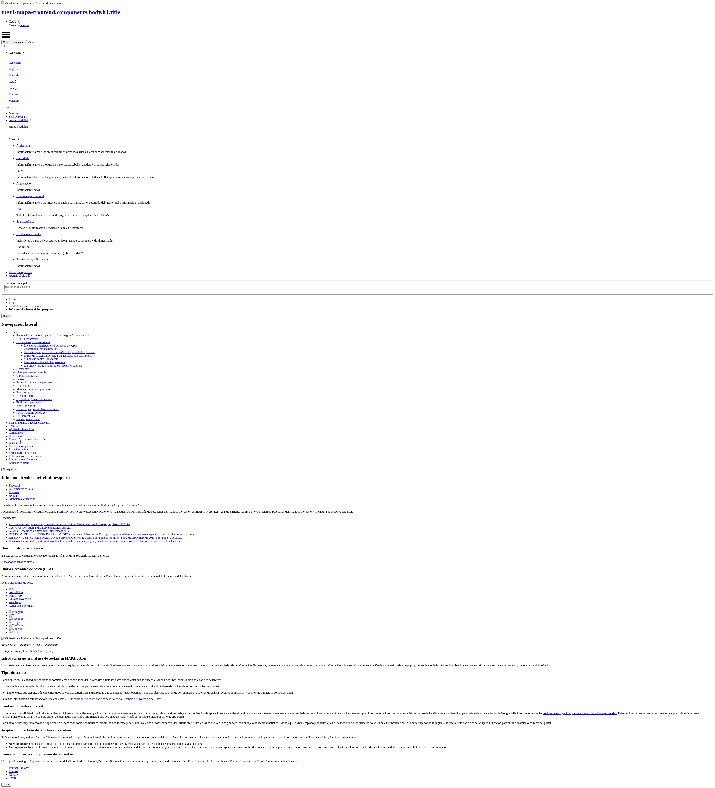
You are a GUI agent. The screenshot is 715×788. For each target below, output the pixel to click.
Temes (13, 332)
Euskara (13, 94)
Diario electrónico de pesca (17, 582)
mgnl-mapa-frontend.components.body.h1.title (60, 12)
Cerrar (6, 784)
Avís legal (15, 602)
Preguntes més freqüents (23, 459)
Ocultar (7, 316)
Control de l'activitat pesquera (41, 348)
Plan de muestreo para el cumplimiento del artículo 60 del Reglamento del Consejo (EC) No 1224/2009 (69, 524)
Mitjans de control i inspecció (41, 358)
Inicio (12, 299)
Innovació (22, 379)
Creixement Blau (26, 415)
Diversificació (24, 395)
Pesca (19, 170)
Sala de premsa (18, 116)
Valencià (14, 100)
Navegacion (9, 469)
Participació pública (20, 272)
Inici (11, 588)
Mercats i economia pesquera (33, 389)
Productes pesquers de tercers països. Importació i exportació (59, 352)
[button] (357, 42)
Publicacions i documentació (25, 456)
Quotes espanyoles (27, 338)
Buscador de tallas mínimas (17, 561)
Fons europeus (25, 392)
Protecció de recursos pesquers (34, 382)
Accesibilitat (16, 592)
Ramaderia (22, 158)
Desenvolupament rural (30, 196)
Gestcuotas (22, 369)
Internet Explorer (19, 767)
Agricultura (23, 145)
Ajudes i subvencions (21, 429)
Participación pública (21, 446)
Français (14, 75)
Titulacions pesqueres (29, 402)
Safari (12, 777)
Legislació (15, 442)
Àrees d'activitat (18, 120)
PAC (19, 208)
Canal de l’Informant (21, 605)
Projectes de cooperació (23, 452)
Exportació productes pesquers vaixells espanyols (53, 365)
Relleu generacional (28, 419)
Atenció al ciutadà (19, 275)
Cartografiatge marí (27, 375)
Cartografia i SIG (26, 246)
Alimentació (23, 183)
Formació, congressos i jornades (28, 439)
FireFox (13, 771)
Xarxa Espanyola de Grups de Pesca (37, 409)
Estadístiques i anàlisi (28, 234)
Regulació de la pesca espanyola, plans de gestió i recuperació (52, 335)
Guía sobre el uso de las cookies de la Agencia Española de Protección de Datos (114, 698)
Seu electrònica (25, 221)
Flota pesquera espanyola (31, 372)
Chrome (13, 774)
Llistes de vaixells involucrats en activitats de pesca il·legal (58, 355)
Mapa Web (15, 595)
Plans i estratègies (19, 449)
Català (12, 81)
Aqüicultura (23, 385)
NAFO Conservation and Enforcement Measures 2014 (41, 527)
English (13, 69)
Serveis (13, 426)
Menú (31, 42)
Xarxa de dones (25, 405)
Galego (13, 88)
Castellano (15, 62)
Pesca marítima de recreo (31, 412)
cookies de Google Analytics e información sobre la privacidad (580, 713)
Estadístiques (16, 436)
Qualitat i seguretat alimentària (34, 399)
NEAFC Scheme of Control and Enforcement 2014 (39, 531)
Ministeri (14, 113)
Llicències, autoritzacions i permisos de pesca (50, 345)
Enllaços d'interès (19, 462)
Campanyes (16, 432)
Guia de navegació (20, 598)
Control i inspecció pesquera (25, 306)
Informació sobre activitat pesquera (44, 362)
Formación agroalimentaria (32, 259)
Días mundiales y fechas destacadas (30, 422)
